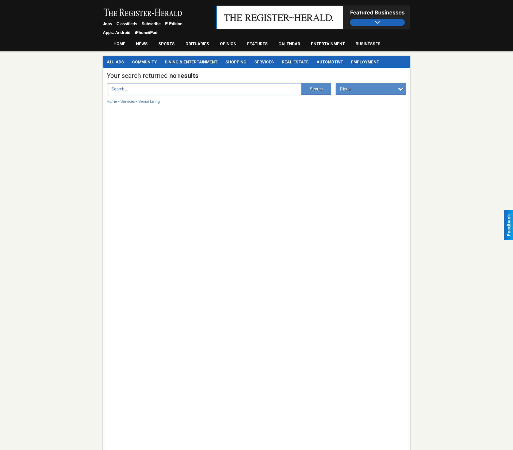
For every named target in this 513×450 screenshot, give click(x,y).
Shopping (236, 62)
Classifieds (126, 23)
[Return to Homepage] (143, 12)
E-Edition (173, 23)
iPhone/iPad (146, 32)
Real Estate (295, 62)
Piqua (345, 88)
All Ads (115, 62)
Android (122, 32)
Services (264, 62)
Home (119, 43)
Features (257, 43)
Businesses (368, 43)
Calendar (289, 43)
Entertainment (328, 43)
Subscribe (151, 23)
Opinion (228, 43)
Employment (365, 62)
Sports (166, 43)
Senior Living (149, 101)
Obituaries (197, 43)
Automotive (330, 62)
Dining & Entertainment (191, 62)
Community (144, 62)
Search (316, 88)
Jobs (107, 23)
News (142, 43)
